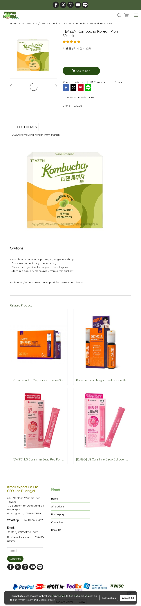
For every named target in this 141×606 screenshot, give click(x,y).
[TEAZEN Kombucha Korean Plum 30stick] (33, 54)
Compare (99, 82)
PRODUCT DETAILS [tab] (24, 127)
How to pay (57, 514)
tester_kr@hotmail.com (23, 532)
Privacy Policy (24, 599)
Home (54, 498)
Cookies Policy (47, 599)
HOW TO (56, 530)
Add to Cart (82, 70)
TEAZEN (77, 105)
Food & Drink (86, 97)
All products (57, 506)
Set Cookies (109, 597)
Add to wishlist (74, 82)
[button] (118, 15)
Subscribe (15, 558)
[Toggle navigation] (136, 15)
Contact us (57, 522)
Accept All (128, 597)
